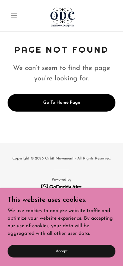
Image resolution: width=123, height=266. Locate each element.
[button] (16, 15)
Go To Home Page (61, 102)
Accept (61, 251)
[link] (61, 15)
